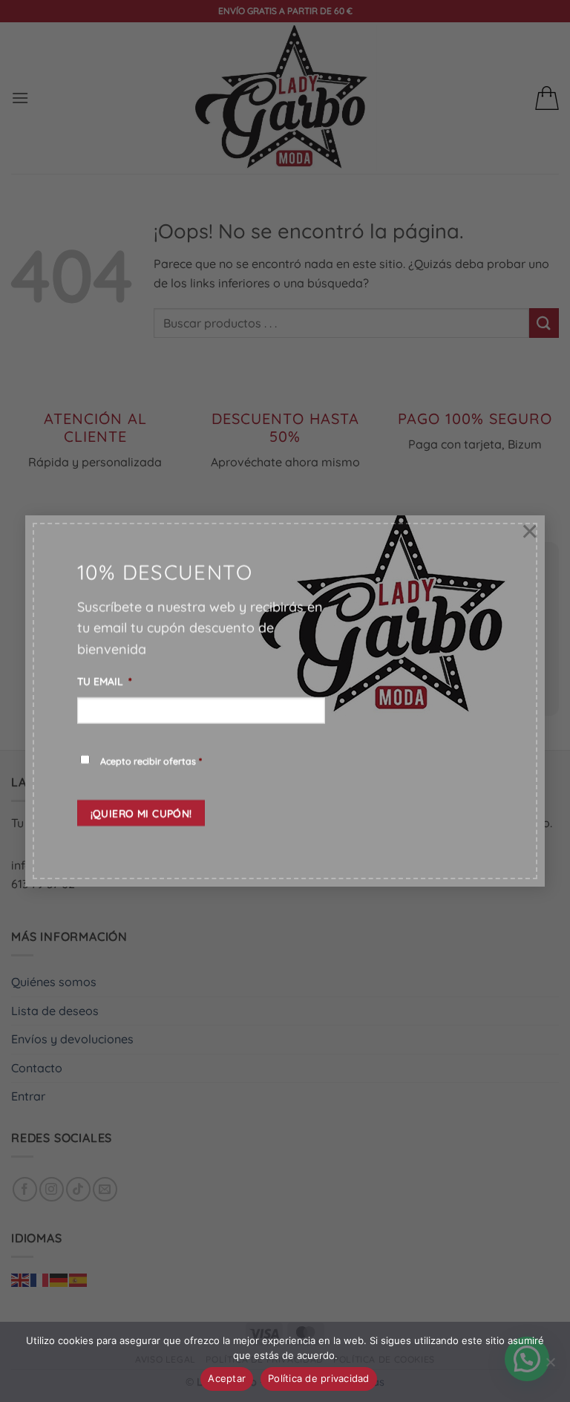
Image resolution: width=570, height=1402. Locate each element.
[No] (550, 1366)
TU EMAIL (104, 680)
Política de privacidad (319, 1378)
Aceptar (227, 1378)
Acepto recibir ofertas (151, 760)
